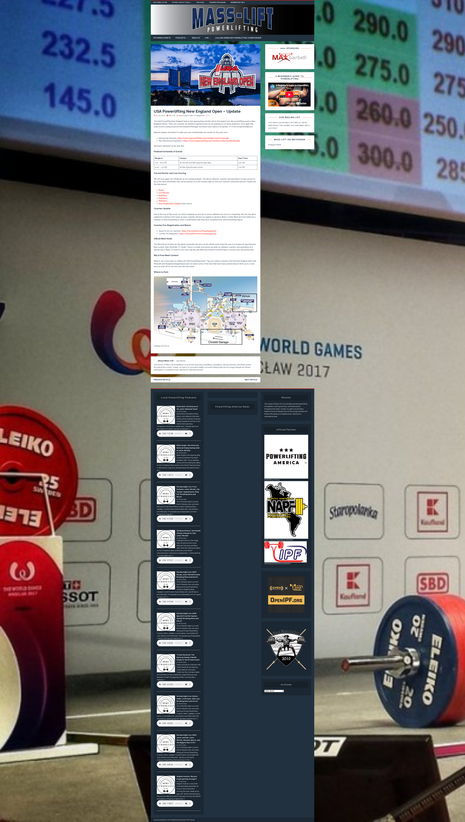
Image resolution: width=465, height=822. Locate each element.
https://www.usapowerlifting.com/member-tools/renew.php (203, 138)
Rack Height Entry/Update (170, 204)
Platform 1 (163, 196)
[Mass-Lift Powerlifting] (232, 33)
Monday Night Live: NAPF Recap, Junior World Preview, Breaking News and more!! (188, 574)
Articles (200, 2)
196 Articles (180, 361)
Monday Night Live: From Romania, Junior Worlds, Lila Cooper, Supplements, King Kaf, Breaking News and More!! (188, 492)
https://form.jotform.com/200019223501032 (197, 234)
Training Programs (217, 2)
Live (207, 38)
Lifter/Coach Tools (181, 2)
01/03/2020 (160, 115)
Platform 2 (163, 198)
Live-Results (164, 193)
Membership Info (238, 2)
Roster (161, 190)
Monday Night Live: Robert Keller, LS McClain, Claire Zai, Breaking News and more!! (188, 698)
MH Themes (190, 820)
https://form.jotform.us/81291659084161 (199, 231)
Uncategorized (199, 115)
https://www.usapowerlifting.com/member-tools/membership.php (211, 141)
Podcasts (180, 38)
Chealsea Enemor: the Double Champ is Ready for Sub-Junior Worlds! (189, 533)
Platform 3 (163, 201)
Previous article (162, 380)
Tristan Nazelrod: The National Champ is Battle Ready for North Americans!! (188, 657)
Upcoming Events (162, 38)
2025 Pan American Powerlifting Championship (238, 38)
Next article (251, 380)
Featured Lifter (160, 2)
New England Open (186, 115)
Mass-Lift (172, 115)
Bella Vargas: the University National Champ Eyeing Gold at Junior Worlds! (188, 447)
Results (196, 38)
